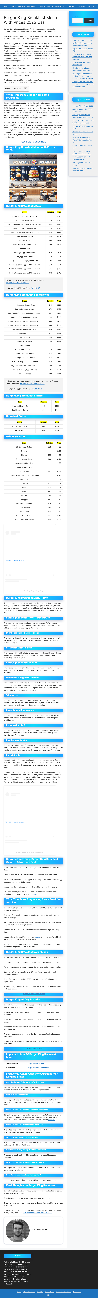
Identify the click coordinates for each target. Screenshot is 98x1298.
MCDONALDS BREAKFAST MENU (33, 142)
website (35, 894)
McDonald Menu (45, 7)
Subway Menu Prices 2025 (82, 106)
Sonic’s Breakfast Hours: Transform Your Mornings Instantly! (82, 56)
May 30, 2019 (36, 389)
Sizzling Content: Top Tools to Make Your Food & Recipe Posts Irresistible (83, 84)
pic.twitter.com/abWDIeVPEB (17, 283)
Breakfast (21, 7)
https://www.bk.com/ (36, 1063)
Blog (12, 7)
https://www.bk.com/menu (38, 1068)
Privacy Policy (49, 1292)
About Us (90, 7)
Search (75, 16)
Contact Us (81, 7)
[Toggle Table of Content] (24, 89)
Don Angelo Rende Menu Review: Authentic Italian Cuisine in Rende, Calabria (82, 76)
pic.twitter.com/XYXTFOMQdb (32, 384)
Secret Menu (71, 7)
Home (6, 7)
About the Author (29, 1292)
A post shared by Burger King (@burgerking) (29, 591)
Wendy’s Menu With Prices (34, 994)
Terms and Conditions (63, 1292)
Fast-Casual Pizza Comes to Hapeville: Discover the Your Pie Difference (82, 43)
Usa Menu (58, 7)
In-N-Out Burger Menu (34, 1049)
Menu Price (31, 7)
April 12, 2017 (36, 288)
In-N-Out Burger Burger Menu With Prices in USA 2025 (82, 140)
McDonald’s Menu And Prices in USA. (37, 1213)
